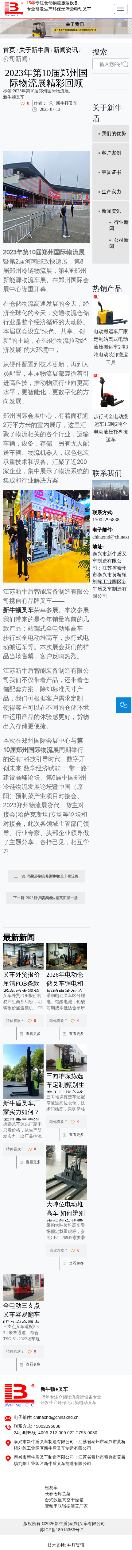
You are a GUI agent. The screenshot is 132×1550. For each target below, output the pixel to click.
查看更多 (33, 1033)
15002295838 (105, 519)
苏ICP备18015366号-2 (61, 1529)
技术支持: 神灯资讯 (66, 1545)
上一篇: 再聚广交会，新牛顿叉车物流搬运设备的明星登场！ (46, 876)
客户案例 (111, 152)
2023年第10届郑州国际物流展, (41, 91)
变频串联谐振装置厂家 (66, 1506)
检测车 (51, 1487)
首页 (9, 49)
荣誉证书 (111, 172)
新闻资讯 (65, 49)
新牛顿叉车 (14, 97)
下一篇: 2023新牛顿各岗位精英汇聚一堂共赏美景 (45, 898)
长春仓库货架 (58, 1493)
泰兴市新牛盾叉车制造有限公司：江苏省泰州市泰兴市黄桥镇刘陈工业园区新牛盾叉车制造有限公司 (109, 575)
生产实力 (111, 191)
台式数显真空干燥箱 (64, 1500)
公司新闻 (15, 58)
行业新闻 (119, 225)
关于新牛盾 (34, 49)
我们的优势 (114, 133)
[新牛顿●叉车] (14, 9)
